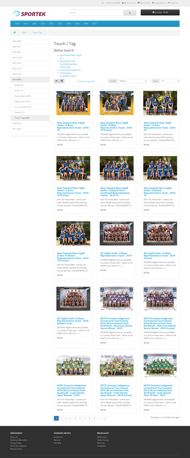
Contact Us (58, 437)
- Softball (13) (18, 112)
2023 (43, 23)
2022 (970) (16, 63)
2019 (77, 23)
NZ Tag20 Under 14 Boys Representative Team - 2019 (116, 254)
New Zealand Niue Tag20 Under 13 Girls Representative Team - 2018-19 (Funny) (73, 191)
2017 (94, 23)
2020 (69, 23)
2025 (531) (16, 46)
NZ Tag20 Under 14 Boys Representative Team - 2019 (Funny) (159, 256)
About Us (14, 437)
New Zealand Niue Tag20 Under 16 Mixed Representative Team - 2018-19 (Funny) (73, 257)
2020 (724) (16, 74)
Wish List (100, 443)
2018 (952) (16, 123)
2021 (60, 23)
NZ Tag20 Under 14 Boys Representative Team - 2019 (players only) (72, 321)
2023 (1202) (17, 57)
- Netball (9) (17, 85)
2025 (26, 23)
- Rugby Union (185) (21, 101)
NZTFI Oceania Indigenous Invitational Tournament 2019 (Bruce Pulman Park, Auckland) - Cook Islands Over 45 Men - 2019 (158, 390)
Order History (103, 440)
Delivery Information (18, 440)
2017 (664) (16, 129)
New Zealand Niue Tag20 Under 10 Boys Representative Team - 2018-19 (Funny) (116, 126)
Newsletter (101, 446)
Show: (155, 81)
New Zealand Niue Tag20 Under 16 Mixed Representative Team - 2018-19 (160, 191)
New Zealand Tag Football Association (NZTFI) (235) (69, 64)
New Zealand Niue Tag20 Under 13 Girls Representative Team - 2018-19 (160, 126)
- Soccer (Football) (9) (21, 107)
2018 (86, 23)
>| (104, 418)
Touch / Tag (37, 32)
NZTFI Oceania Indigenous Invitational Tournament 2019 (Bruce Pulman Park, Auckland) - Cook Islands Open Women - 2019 (71, 390)
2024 (34, 23)
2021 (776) (16, 68)
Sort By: (113, 81)
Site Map (57, 443)
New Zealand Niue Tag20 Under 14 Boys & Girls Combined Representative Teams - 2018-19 (115, 191)
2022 (51, 23)
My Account (102, 437)
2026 (17, 23)
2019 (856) (16, 79)
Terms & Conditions (18, 446)
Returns (57, 440)
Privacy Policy (16, 443)
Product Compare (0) (86, 81)
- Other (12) (17, 90)
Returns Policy (16, 449)
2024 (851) (16, 52)
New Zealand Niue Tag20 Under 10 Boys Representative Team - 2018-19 (73, 126)
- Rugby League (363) (21, 96)
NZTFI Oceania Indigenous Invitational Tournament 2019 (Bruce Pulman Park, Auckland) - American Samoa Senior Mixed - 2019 (116, 323)
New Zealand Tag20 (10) (70, 70)
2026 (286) (16, 41)
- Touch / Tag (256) (20, 118)
